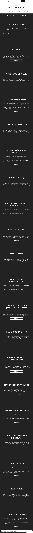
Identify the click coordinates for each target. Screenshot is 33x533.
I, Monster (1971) (16, 178)
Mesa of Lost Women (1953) (16, 410)
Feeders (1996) (16, 254)
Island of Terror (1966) (16, 332)
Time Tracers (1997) (16, 230)
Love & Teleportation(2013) (16, 385)
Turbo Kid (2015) (16, 463)
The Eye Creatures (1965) (16, 514)
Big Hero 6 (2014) (16, 24)
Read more (14, 36)
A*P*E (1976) (16, 50)
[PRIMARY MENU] (31, 3)
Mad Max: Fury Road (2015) (16, 125)
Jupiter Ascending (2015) (16, 74)
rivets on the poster (16, 8)
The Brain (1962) (16, 489)
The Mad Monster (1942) (16, 99)
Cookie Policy (14, 531)
